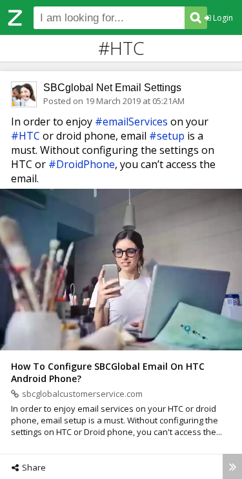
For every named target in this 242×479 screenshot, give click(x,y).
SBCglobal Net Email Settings (112, 87)
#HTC (25, 136)
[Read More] (232, 466)
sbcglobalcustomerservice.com (82, 393)
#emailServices (131, 121)
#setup (167, 136)
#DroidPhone (81, 164)
